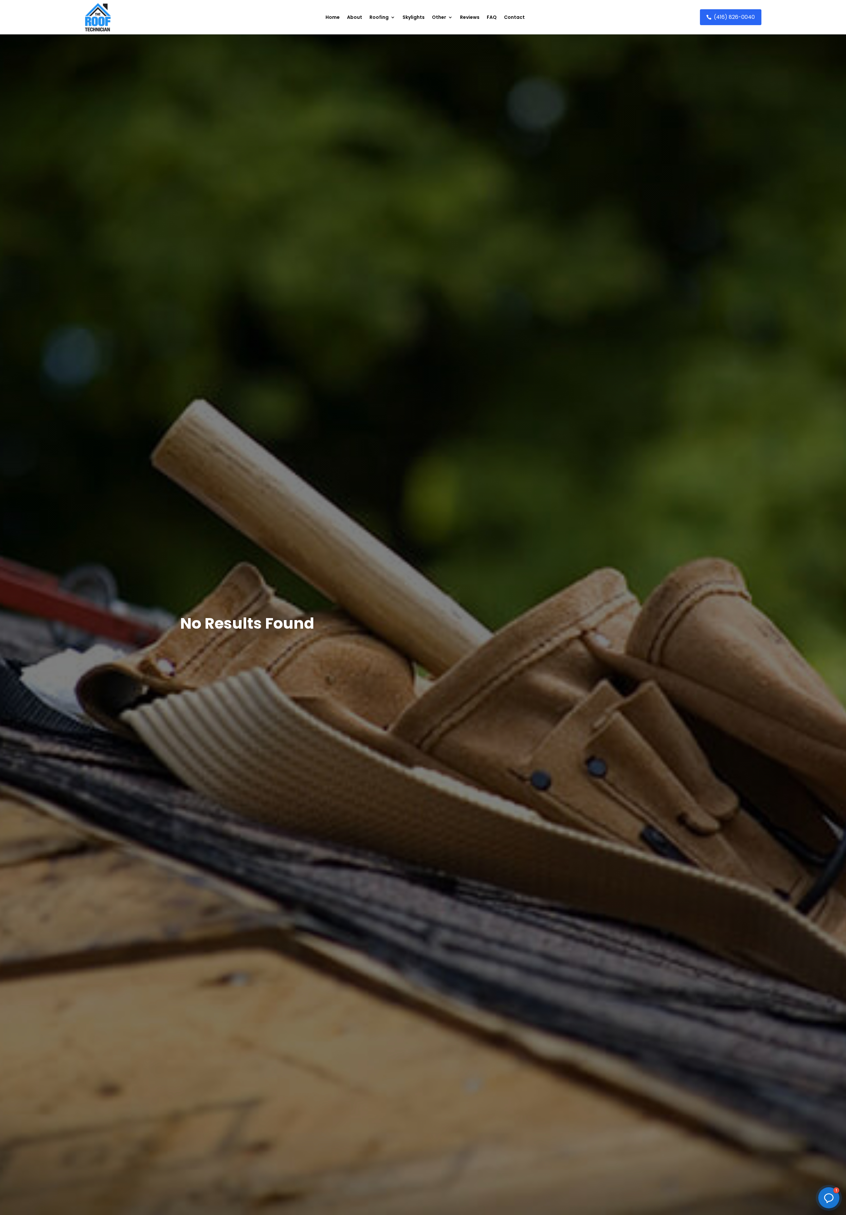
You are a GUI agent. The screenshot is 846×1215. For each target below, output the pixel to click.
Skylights (414, 17)
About (354, 17)
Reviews (470, 17)
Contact (514, 17)
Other (439, 17)
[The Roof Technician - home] (98, 17)
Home (333, 17)
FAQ (492, 17)
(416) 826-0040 (734, 17)
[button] (828, 1197)
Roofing (379, 17)
